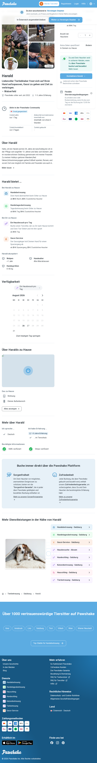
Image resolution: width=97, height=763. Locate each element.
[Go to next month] (42, 295)
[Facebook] (51, 742)
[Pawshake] (9, 3)
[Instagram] (57, 742)
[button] (76, 63)
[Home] (3, 594)
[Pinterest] (63, 742)
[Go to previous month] (37, 295)
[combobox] (28, 287)
